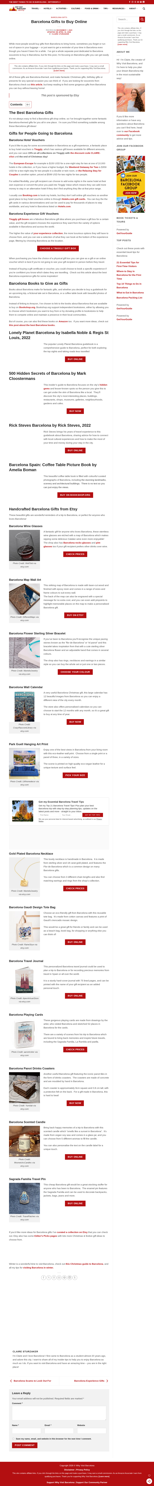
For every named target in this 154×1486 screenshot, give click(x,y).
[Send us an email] (138, 2)
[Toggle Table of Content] (26, 105)
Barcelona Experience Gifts (89, 1381)
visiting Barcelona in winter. (38, 1267)
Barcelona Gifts (59, 17)
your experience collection (48, 233)
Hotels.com (64, 206)
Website (81, 1425)
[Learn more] (59, 71)
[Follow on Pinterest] (141, 2)
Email (48, 1425)
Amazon (63, 321)
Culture (75, 8)
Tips (105, 8)
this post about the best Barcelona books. (32, 325)
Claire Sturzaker (60, 34)
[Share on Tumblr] (74, 1277)
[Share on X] (48, 1277)
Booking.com (30, 195)
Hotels (47, 8)
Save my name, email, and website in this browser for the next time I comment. (54, 1439)
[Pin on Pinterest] (64, 1277)
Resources (118, 8)
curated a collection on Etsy (72, 1232)
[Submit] (142, 19)
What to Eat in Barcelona (130, 292)
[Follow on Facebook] (130, 2)
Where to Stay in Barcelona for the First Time (129, 275)
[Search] (144, 8)
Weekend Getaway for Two (83, 167)
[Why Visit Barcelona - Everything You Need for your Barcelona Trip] (18, 8)
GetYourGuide (124, 233)
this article (36, 84)
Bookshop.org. (27, 307)
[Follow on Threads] (135, 2)
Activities (61, 8)
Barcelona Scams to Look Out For (32, 1381)
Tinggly (38, 149)
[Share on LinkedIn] (69, 1277)
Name (15, 1425)
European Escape (23, 163)
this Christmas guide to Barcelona (84, 1264)
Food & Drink (92, 8)
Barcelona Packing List (129, 297)
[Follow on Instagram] (132, 2)
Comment (17, 1403)
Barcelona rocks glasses (77, 542)
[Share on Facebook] (43, 1277)
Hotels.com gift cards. (74, 199)
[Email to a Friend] (59, 1277)
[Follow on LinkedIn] (143, 2)
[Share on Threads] (54, 1277)
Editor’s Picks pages (45, 1236)
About (132, 8)
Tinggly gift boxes (19, 219)
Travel (35, 8)
